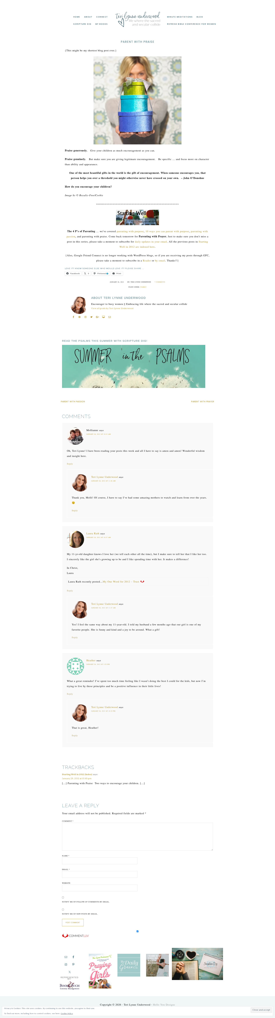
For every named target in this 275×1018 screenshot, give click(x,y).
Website (66, 883)
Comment (67, 821)
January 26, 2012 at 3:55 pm (98, 664)
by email (160, 260)
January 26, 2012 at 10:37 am (98, 537)
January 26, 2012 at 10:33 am (98, 434)
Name (65, 856)
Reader (147, 260)
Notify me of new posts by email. (80, 914)
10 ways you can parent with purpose (167, 231)
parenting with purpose (130, 231)
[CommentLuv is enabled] (75, 937)
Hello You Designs (164, 1004)
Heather (91, 660)
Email (66, 869)
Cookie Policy (67, 1014)
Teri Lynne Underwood (137, 17)
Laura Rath (92, 533)
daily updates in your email (151, 241)
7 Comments (160, 282)
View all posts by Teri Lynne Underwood (112, 308)
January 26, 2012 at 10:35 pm (103, 711)
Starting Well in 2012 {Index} (77, 774)
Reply (70, 464)
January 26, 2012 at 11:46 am (103, 481)
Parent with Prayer (202, 401)
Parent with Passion (73, 401)
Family (144, 287)
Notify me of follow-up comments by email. (86, 902)
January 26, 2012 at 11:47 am (103, 608)
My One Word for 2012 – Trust (121, 581)
